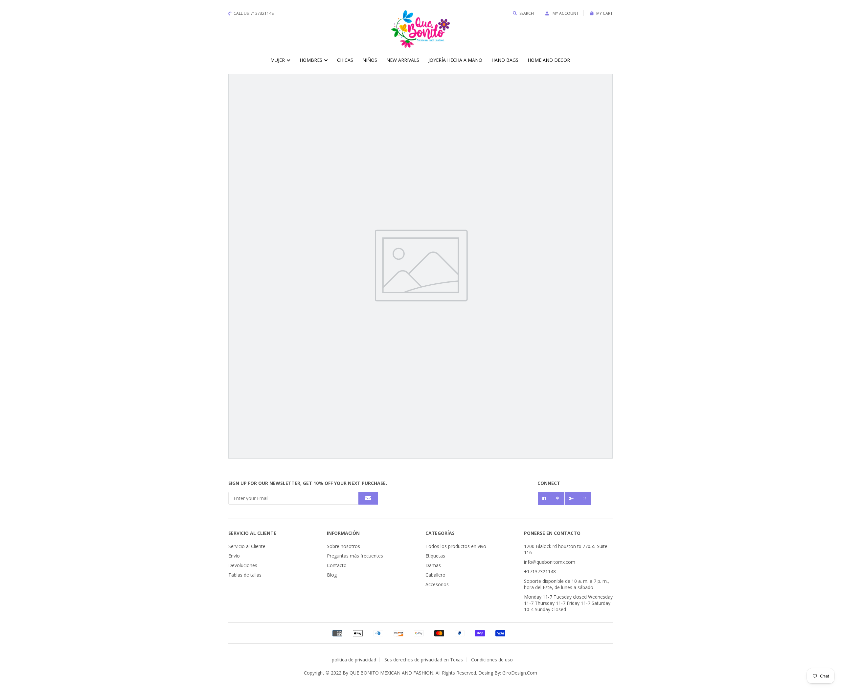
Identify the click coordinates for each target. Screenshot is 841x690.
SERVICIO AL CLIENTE (252, 533)
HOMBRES (312, 60)
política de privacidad (354, 659)
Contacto (337, 565)
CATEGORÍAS (440, 533)
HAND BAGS (504, 60)
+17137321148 (540, 571)
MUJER (278, 60)
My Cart (604, 13)
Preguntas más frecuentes (355, 556)
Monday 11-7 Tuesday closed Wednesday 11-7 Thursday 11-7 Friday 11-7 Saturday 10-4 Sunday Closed (568, 603)
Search (526, 13)
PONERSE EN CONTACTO (552, 533)
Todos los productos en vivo (455, 546)
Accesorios (437, 584)
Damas (433, 565)
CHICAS (345, 60)
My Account (565, 13)
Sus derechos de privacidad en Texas (423, 659)
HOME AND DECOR (549, 60)
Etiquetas (435, 556)
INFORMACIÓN (343, 533)
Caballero (435, 575)
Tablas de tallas (244, 575)
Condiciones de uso (492, 659)
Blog (332, 575)
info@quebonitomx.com (549, 562)
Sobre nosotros (343, 546)
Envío (234, 556)
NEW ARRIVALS (402, 60)
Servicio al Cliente (246, 546)
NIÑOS (369, 60)
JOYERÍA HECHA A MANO (455, 60)
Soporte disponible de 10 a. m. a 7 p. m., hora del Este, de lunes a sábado (566, 584)
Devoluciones (242, 565)
